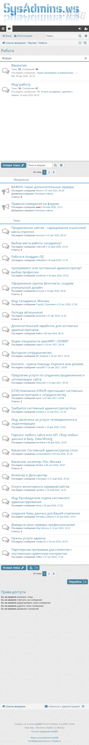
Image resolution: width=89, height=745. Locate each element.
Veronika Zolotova (45, 516)
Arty (32, 728)
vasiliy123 (41, 541)
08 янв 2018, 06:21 (54, 333)
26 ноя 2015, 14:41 (66, 516)
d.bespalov (41, 479)
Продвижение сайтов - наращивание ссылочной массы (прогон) (48, 230)
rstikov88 (40, 246)
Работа (7, 50)
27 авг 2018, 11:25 (57, 316)
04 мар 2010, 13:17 (53, 207)
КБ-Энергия (42, 356)
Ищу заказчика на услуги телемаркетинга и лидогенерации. (44, 421)
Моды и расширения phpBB (44, 737)
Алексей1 (41, 383)
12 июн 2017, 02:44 (58, 383)
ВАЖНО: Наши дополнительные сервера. (42, 187)
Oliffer (39, 557)
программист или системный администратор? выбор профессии (46, 270)
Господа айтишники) (27, 312)
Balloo (39, 333)
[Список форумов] (44, 13)
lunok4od (40, 316)
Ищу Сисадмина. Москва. (30, 301)
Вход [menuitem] (80, 29)
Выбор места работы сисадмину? (36, 243)
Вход (8, 35)
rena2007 (41, 367)
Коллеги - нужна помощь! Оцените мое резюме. (47, 364)
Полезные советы (43, 193)
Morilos (39, 465)
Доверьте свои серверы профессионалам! (43, 525)
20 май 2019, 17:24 (58, 260)
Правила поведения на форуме (35, 204)
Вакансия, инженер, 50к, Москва (36, 461)
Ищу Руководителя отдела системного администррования (40, 500)
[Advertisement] (44, 133)
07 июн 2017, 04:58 (54, 398)
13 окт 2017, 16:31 (60, 356)
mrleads (40, 427)
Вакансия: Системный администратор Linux (44, 450)
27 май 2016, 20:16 (59, 479)
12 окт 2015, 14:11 (61, 528)
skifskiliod (41, 260)
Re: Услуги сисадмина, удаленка (54, 91)
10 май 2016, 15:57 (56, 490)
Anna (38, 505)
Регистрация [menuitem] (86, 29)
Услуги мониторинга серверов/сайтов (40, 486)
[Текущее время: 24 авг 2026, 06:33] (80, 43)
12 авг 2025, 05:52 (56, 235)
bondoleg (40, 442)
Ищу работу (20, 84)
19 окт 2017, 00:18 (54, 344)
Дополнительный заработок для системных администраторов (44, 328)
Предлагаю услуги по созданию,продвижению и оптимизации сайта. (48, 377)
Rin (13, 76)
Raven (39, 190)
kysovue (40, 235)
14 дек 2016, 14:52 (56, 427)
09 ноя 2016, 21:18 (62, 454)
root (38, 207)
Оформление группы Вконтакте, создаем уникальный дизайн (42, 285)
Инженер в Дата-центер (29, 475)
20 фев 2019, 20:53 (59, 275)
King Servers (42, 528)
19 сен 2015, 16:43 (58, 541)
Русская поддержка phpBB (44, 731)
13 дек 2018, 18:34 (56, 291)
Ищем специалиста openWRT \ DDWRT (40, 341)
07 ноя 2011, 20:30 (54, 190)
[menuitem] (85, 43)
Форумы (10, 29)
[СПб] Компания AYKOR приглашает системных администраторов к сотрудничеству (47, 393)
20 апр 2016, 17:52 (53, 505)
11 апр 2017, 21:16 (56, 412)
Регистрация (24, 35)
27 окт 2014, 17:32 (53, 557)
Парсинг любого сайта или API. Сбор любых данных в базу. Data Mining (44, 437)
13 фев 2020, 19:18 (58, 246)
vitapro (39, 344)
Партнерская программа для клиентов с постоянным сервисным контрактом (41, 551)
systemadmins (43, 454)
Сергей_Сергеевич (46, 304)
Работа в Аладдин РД (27, 256)
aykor (39, 398)
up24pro (40, 490)
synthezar (41, 275)
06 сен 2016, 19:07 (55, 465)
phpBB (37, 724)
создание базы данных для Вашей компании (45, 513)
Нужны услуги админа (28, 538)
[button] (54, 172)
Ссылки (4, 29)
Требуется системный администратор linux (43, 408)
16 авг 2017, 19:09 (57, 367)
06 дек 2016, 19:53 (57, 442)
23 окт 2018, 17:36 (67, 304)
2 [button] (49, 172)
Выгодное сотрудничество (31, 352)
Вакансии (19, 65)
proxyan (40, 291)
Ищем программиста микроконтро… (56, 73)
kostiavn (40, 412)
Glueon (15, 95)
